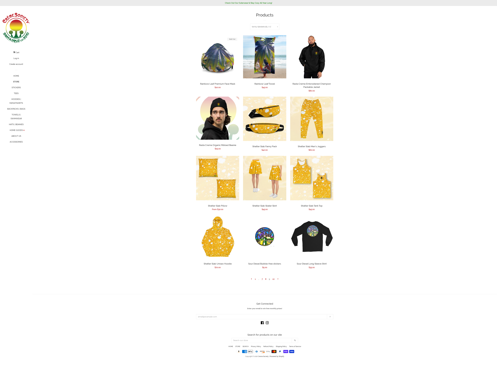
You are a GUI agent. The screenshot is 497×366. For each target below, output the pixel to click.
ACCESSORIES (16, 142)
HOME (16, 76)
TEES (16, 93)
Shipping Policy (281, 346)
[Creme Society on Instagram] (267, 323)
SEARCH (246, 346)
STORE (16, 82)
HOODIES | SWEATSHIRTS (16, 101)
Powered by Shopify (277, 356)
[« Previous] (251, 279)
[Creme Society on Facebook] (262, 323)
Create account (16, 64)
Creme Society (263, 356)
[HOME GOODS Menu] (24, 130)
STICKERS (16, 87)
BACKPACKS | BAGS (16, 109)
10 (273, 279)
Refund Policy (268, 346)
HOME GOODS (16, 130)
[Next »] (278, 279)
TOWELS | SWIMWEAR (16, 117)
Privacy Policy (256, 346)
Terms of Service (295, 346)
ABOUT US (16, 136)
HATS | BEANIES (16, 124)
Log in (16, 58)
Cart (17, 52)
